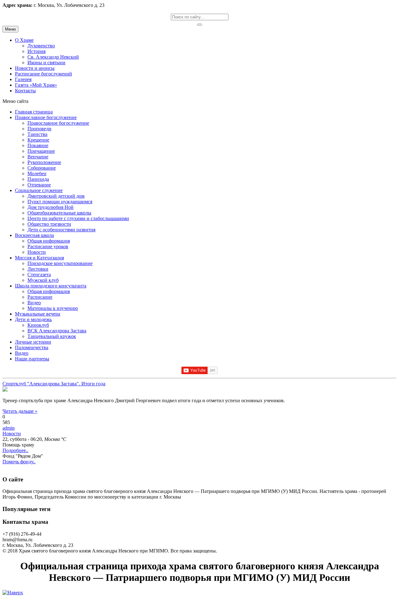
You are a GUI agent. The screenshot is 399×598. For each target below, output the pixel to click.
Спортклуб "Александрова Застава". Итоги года (53, 383)
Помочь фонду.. (19, 461)
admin (8, 428)
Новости (11, 433)
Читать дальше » (19, 411)
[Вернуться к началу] (12, 592)
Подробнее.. (15, 450)
